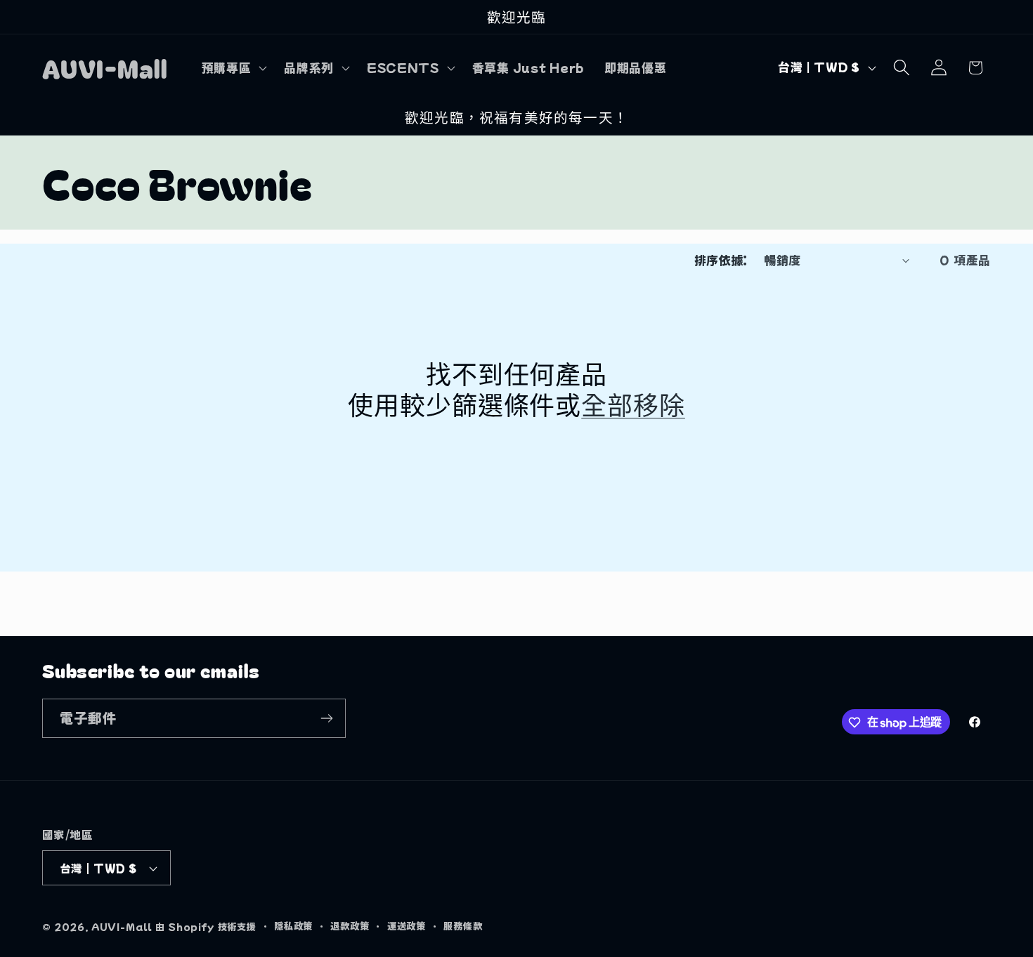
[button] (232, 67)
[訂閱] (326, 718)
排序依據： (720, 259)
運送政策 (406, 925)
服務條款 (462, 925)
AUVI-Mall (122, 926)
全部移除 (633, 404)
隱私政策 (293, 925)
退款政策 (349, 925)
